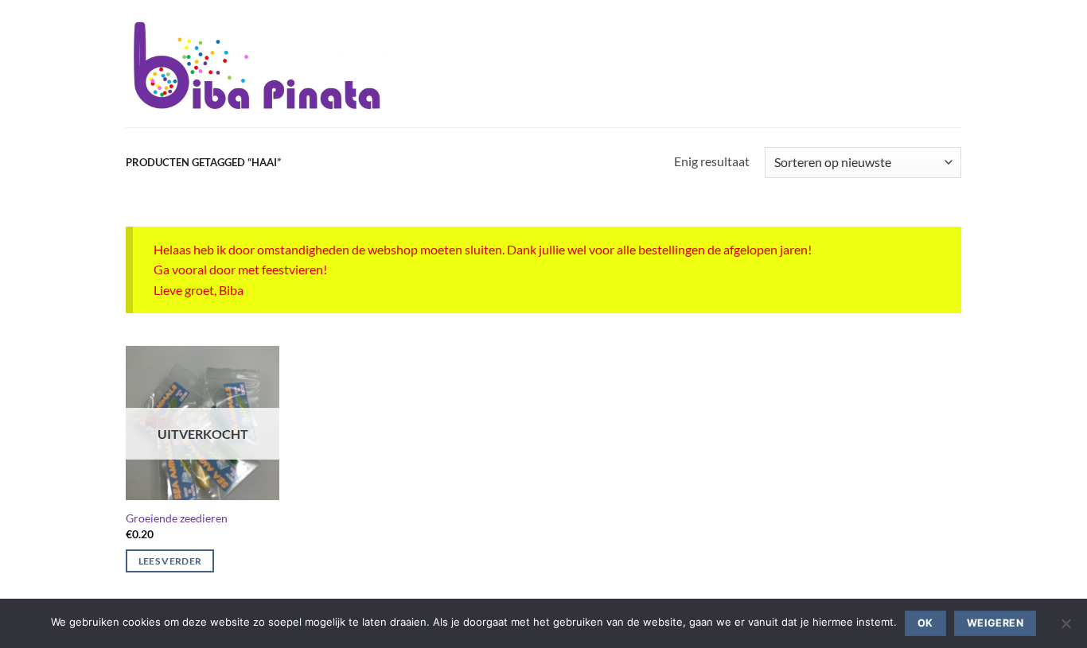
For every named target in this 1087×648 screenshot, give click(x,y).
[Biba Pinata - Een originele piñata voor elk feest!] (257, 63)
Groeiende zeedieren (177, 518)
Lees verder (170, 561)
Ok (925, 623)
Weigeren (995, 623)
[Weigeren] (1065, 628)
